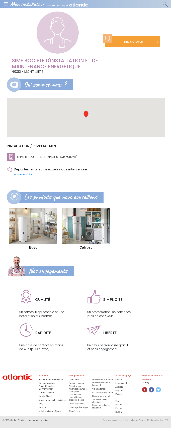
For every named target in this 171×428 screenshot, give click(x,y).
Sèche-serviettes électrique (99, 400)
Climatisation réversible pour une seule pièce (78, 389)
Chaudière (74, 379)
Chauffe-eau (74, 411)
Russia (118, 412)
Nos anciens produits (101, 396)
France (118, 379)
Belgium (119, 390)
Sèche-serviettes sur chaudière (101, 406)
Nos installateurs (46, 392)
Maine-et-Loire (23, 174)
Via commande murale (102, 392)
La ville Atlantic (46, 396)
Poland (118, 404)
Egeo (33, 247)
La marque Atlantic (47, 383)
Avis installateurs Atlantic (50, 411)
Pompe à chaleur (76, 383)
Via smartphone (99, 389)
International (121, 383)
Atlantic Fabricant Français (51, 379)
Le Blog (145, 382)
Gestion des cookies (112, 420)
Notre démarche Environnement (46, 387)
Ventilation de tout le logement (101, 383)
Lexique (42, 407)
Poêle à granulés (76, 403)
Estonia (118, 394)
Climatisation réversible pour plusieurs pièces (76, 397)
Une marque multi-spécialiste (52, 400)
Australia (119, 387)
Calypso (86, 247)
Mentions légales (155, 420)
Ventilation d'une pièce (102, 379)
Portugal (119, 408)
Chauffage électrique (78, 407)
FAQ (41, 404)
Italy (117, 401)
